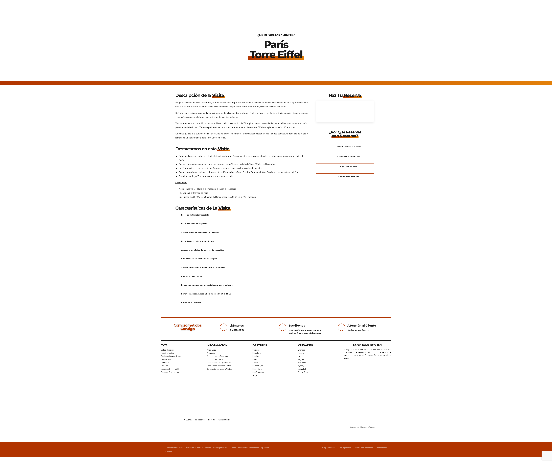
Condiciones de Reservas (217, 356)
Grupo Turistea (329, 447)
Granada (255, 350)
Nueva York (257, 369)
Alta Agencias (344, 447)
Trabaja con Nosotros (363, 447)
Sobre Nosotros (167, 350)
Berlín (254, 359)
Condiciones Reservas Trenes (219, 366)
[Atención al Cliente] (341, 327)
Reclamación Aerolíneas (171, 356)
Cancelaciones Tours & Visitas (219, 369)
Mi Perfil (211, 420)
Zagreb (301, 359)
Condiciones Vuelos (215, 359)
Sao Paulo (302, 362)
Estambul (302, 369)
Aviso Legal (211, 350)
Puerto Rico (303, 372)
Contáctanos (381, 447)
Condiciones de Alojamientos (219, 362)
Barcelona (256, 353)
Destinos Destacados (170, 372)
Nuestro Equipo (167, 353)
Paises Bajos (257, 366)
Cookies (164, 366)
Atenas (255, 362)
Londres (255, 356)
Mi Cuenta (188, 420)
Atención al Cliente (361, 325)
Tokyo (254, 375)
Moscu (300, 356)
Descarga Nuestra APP (170, 369)
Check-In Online (223, 420)
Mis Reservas (199, 420)
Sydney (301, 366)
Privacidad (211, 353)
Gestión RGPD (166, 359)
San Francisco (258, 372)
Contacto (165, 362)
